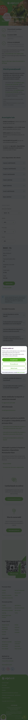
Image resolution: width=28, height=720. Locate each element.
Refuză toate (14, 368)
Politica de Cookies (21, 372)
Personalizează (14, 364)
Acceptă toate (14, 360)
